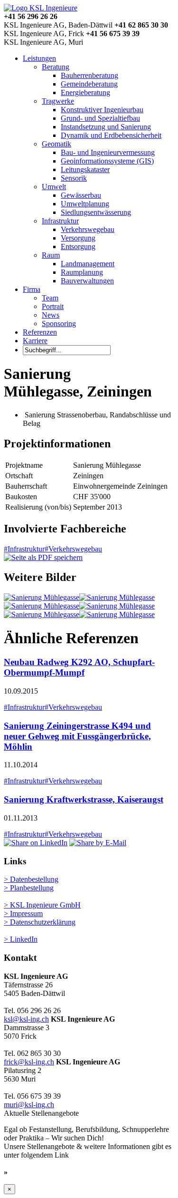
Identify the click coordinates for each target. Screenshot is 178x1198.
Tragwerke (58, 101)
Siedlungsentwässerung (96, 212)
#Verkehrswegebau (73, 549)
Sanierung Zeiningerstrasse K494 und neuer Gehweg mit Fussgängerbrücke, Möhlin (77, 736)
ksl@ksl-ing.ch (26, 1019)
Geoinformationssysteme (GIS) (107, 161)
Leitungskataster (85, 169)
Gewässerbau (81, 195)
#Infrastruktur (24, 549)
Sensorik (74, 178)
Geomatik (56, 144)
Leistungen (39, 58)
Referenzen (40, 332)
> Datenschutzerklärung (39, 922)
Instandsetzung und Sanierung (106, 127)
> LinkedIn (20, 939)
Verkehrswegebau (87, 229)
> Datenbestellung (31, 879)
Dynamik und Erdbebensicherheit (111, 135)
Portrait (53, 306)
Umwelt (54, 187)
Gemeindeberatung (89, 84)
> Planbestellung (29, 888)
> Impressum (23, 913)
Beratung (55, 67)
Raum (51, 255)
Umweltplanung (85, 204)
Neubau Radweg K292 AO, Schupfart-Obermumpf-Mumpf (79, 667)
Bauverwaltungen (87, 281)
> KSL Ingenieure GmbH (42, 905)
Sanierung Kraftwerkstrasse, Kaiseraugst (83, 799)
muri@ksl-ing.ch (29, 1105)
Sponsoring (59, 323)
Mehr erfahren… (37, 1172)
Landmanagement (87, 264)
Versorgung (78, 238)
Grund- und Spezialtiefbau (100, 118)
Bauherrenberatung (89, 75)
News (50, 315)
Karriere (35, 341)
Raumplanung (82, 272)
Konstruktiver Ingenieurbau (102, 110)
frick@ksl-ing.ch (29, 1062)
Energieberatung (85, 92)
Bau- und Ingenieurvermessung (108, 152)
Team (50, 298)
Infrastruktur (60, 221)
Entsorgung (78, 246)
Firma (31, 289)
